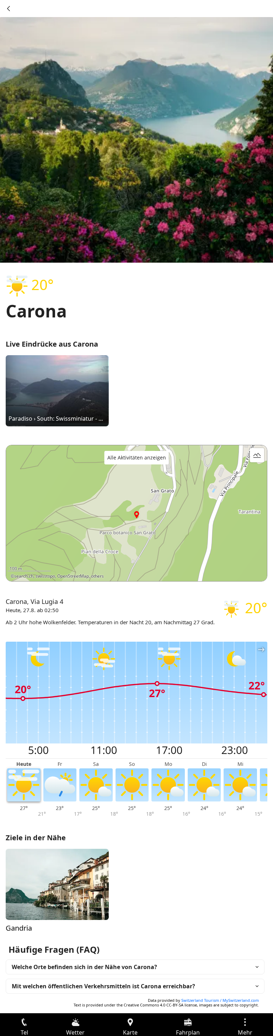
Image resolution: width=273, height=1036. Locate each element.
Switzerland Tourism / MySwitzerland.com (220, 1000)
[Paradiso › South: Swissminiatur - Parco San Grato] (57, 390)
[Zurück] (8, 8)
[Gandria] (57, 884)
